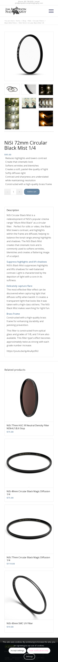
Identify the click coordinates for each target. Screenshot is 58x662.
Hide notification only (38, 650)
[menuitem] (50, 11)
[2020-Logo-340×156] (24, 11)
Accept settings (17, 650)
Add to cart (31, 191)
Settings (29, 656)
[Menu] (50, 11)
